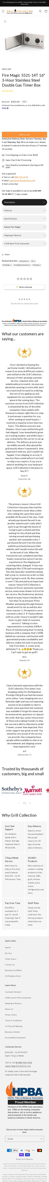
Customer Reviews (13, 992)
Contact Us (10, 965)
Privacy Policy (11, 1015)
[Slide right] (30, 803)
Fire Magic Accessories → (22, 265)
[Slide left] (19, 803)
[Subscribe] (41, 1139)
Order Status (10, 959)
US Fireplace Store (13, 976)
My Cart (8, 953)
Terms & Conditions (13, 1020)
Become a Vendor (12, 1032)
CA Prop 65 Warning (13, 1026)
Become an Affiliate (13, 970)
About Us (9, 1009)
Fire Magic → (7, 265)
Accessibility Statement (15, 1038)
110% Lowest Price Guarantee (18, 998)
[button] (3, 11)
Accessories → (24, 261)
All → (33, 261)
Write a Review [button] (25, 287)
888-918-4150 (21, 177)
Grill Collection (27, 1159)
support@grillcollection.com (22, 180)
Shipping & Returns (13, 1003)
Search (8, 947)
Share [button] (7, 254)
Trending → (36, 265)
